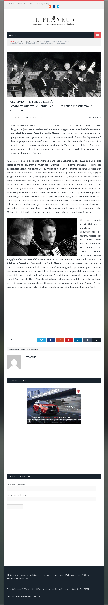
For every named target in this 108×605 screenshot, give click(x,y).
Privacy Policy (43, 3)
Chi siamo (21, 3)
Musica (98, 118)
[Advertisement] (55, 311)
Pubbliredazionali (18, 380)
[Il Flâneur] (54, 20)
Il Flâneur (11, 3)
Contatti (31, 3)
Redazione (24, 118)
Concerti (90, 118)
